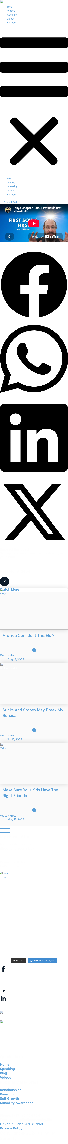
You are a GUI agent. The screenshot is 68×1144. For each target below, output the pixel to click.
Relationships (10, 1090)
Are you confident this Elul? (28, 635)
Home (4, 1064)
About (10, 18)
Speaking (12, 14)
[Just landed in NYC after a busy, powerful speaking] (34, 945)
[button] (34, 102)
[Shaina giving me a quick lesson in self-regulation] (34, 890)
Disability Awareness (16, 1103)
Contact (11, 22)
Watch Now (8, 655)
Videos (11, 10)
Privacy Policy (11, 1128)
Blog (9, 6)
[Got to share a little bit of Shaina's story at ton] (34, 916)
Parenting (8, 1094)
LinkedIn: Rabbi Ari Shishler (21, 1124)
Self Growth (9, 1099)
